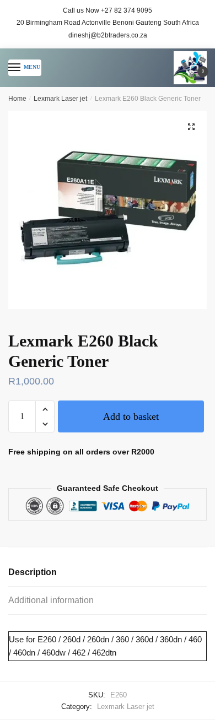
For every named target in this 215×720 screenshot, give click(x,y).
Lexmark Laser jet (60, 98)
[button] (191, 126)
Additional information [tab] (51, 600)
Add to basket (131, 416)
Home (17, 98)
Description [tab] (32, 572)
